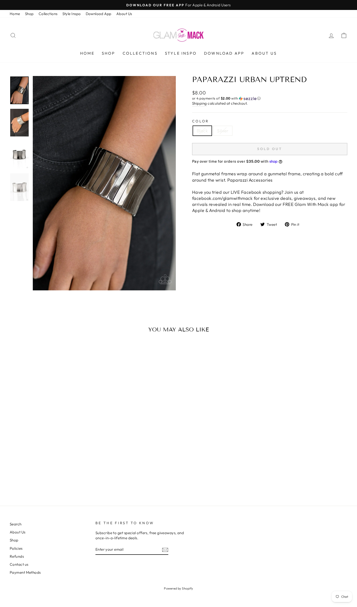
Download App (98, 13)
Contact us (19, 564)
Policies (16, 548)
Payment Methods (25, 572)
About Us (124, 13)
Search (16, 524)
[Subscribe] (165, 549)
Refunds (17, 556)
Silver (223, 131)
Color (200, 121)
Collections (48, 13)
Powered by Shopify (178, 588)
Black (202, 131)
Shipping (199, 103)
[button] (269, 98)
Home (15, 13)
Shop (29, 13)
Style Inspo (71, 13)
